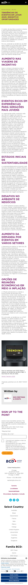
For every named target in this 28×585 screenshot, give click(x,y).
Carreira (14, 485)
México (14, 524)
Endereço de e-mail (8, 434)
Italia (14, 521)
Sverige (14, 527)
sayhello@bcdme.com (14, 480)
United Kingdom (14, 529)
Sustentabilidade (14, 491)
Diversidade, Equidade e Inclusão (14, 494)
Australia (14, 510)
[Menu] (25, 2)
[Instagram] (14, 500)
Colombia (14, 535)
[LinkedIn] (10, 500)
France (14, 518)
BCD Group (14, 556)
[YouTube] (17, 500)
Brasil (14, 513)
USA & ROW (14, 532)
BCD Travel (14, 550)
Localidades (14, 488)
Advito (14, 553)
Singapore (14, 540)
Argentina (14, 538)
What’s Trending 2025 (8, 376)
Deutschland (14, 516)
